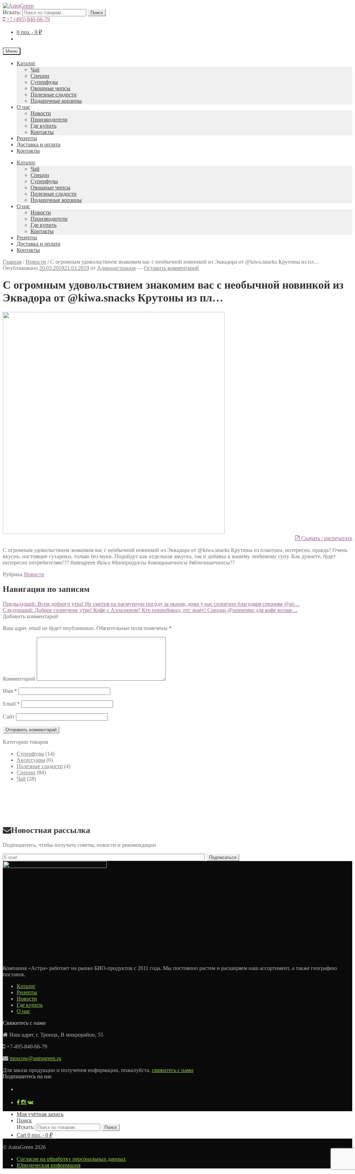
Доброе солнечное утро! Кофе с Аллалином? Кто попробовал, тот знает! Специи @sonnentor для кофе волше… (150, 610)
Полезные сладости (54, 94)
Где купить (44, 126)
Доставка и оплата (38, 144)
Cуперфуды (44, 82)
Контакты (42, 132)
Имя (10, 691)
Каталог (26, 63)
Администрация (116, 268)
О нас (23, 107)
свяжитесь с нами (172, 1070)
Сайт (9, 717)
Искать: (12, 12)
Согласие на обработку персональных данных (71, 1159)
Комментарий (19, 679)
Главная (12, 262)
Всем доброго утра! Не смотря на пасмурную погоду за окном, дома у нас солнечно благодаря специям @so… (151, 604)
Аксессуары (31, 760)
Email (11, 704)
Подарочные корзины (56, 101)
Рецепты (27, 138)
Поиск (96, 12)
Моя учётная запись (40, 1114)
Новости (41, 113)
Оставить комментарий (171, 268)
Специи (40, 76)
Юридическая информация (48, 1165)
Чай (35, 70)
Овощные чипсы (50, 88)
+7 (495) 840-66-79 (27, 19)
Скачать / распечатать (326, 538)
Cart (35, 1135)
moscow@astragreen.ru (35, 1058)
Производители (49, 119)
